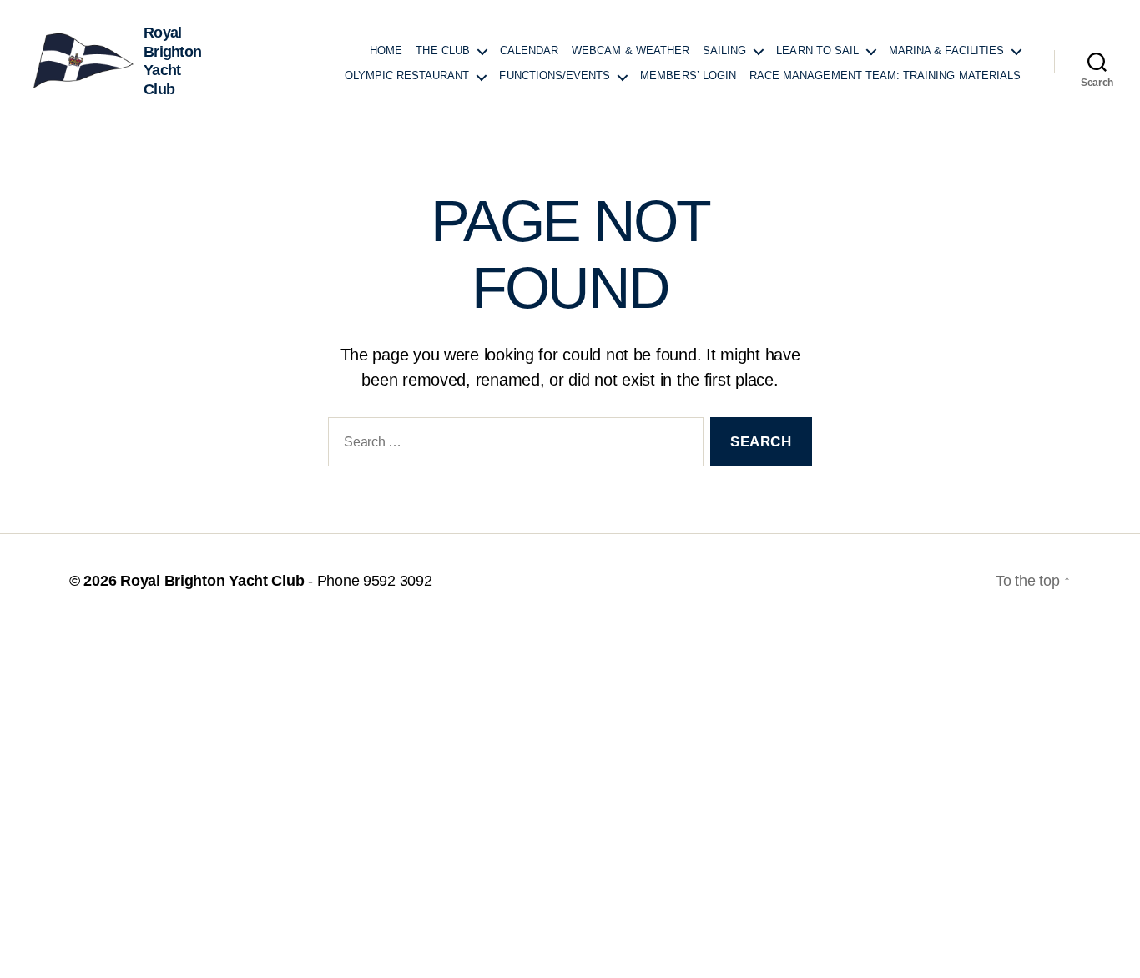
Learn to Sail (817, 51)
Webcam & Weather (630, 51)
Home (386, 51)
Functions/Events (554, 76)
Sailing (724, 51)
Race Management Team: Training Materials (885, 76)
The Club (442, 51)
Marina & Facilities (946, 51)
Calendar (529, 51)
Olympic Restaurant (407, 76)
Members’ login (688, 76)
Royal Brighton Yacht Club (212, 580)
